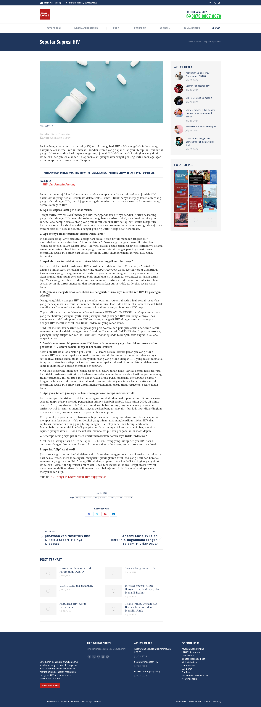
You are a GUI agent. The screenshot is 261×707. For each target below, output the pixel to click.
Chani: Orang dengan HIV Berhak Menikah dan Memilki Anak (141, 607)
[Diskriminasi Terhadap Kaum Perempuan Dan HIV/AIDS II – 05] (196, 191)
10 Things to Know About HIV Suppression (78, 476)
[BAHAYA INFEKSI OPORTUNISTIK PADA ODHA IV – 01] (181, 177)
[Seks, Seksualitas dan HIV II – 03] (210, 220)
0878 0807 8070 (91, 2)
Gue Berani (187, 668)
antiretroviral (86, 498)
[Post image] (48, 573)
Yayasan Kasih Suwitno (193, 648)
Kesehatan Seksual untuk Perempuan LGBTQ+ (76, 570)
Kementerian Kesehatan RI (195, 675)
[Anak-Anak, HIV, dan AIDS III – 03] (210, 191)
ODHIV (111, 498)
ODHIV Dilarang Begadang (76, 585)
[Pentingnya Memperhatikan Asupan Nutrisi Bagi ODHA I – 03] (196, 205)
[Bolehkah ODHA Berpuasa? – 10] (210, 205)
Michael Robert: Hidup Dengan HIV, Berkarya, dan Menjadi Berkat (142, 589)
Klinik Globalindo (190, 662)
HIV (95, 498)
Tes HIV (119, 498)
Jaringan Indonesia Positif (194, 658)
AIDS (78, 498)
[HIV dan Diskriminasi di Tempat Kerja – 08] (181, 205)
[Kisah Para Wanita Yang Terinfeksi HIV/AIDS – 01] (181, 220)
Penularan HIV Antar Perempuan (73, 605)
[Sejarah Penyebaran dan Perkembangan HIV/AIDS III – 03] (196, 177)
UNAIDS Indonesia (191, 652)
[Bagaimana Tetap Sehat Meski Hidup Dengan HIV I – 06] (196, 220)
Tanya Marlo (188, 655)
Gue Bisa (186, 672)
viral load (128, 498)
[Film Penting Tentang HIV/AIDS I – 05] (210, 177)
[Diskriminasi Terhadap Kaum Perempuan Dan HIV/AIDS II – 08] (181, 191)
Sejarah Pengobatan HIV (140, 568)
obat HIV (103, 498)
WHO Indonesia (189, 678)
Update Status (188, 665)
